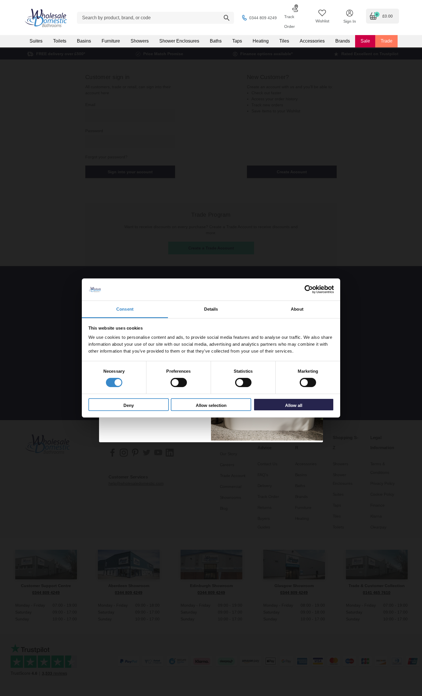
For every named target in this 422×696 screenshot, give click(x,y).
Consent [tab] (124, 309)
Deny (128, 405)
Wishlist (322, 21)
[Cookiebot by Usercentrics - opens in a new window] (309, 289)
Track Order (289, 21)
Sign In (349, 21)
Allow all (293, 405)
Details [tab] (211, 309)
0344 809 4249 (263, 18)
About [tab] (297, 309)
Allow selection (211, 405)
